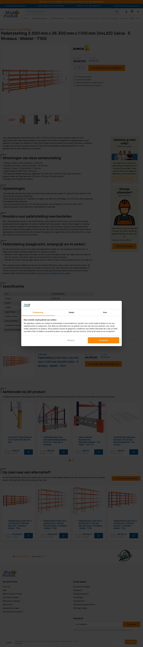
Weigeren (71, 340)
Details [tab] (71, 312)
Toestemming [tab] (38, 312)
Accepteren (103, 340)
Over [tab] (105, 312)
